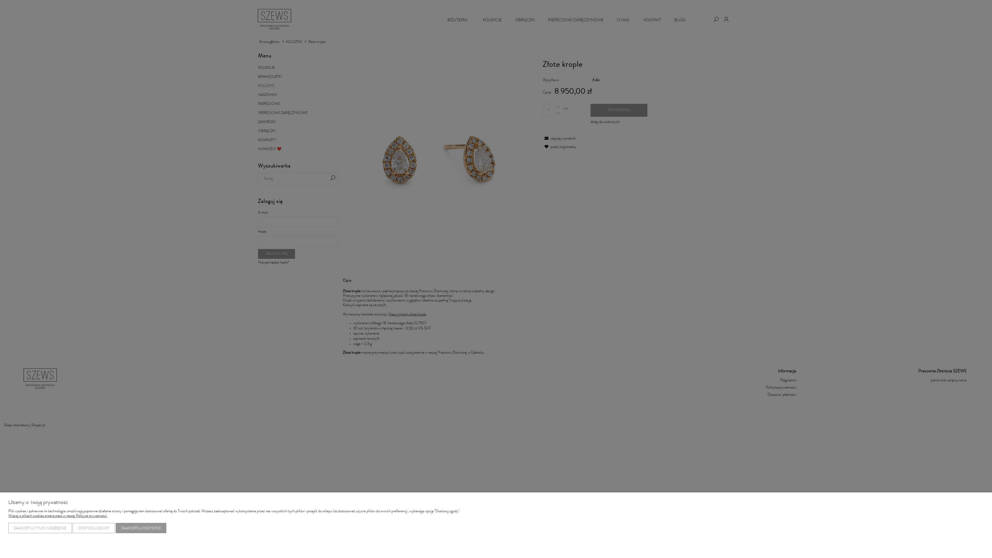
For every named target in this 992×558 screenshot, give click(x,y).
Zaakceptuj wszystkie (141, 528)
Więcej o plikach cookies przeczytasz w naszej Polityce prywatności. (57, 516)
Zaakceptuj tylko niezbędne (40, 528)
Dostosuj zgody (94, 528)
